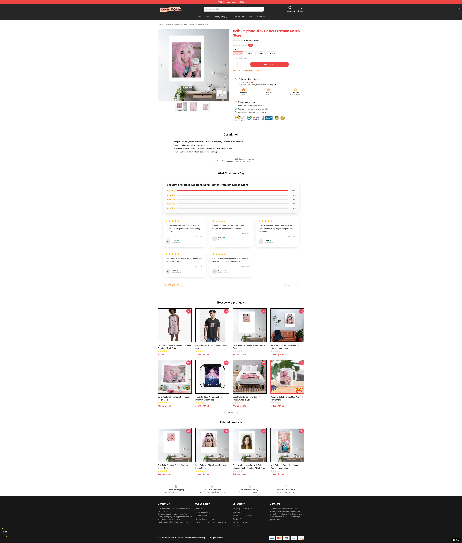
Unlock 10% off (5, 532)
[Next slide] (225, 65)
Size (234, 49)
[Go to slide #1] (181, 106)
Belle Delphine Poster (199, 24)
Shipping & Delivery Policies (243, 509)
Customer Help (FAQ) (241, 522)
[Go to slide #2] (193, 106)
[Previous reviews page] (285, 285)
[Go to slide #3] (206, 106)
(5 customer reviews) (251, 41)
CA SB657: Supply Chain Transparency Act (211, 522)
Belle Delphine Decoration (176, 24)
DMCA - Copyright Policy (205, 519)
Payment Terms (239, 512)
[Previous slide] (161, 65)
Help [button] (457, 540)
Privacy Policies (201, 516)
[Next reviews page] (297, 285)
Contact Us (237, 519)
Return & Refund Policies (242, 516)
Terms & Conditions (203, 512)
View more (231, 413)
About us (199, 509)
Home (160, 24)
